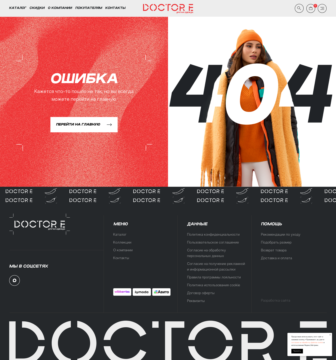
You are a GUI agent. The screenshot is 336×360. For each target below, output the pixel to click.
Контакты (121, 258)
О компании (123, 250)
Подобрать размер (276, 242)
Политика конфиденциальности (213, 234)
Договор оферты (201, 293)
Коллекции (122, 242)
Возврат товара (274, 250)
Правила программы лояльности (214, 277)
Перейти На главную (78, 124)
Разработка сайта (275, 300)
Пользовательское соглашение (213, 242)
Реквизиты (196, 301)
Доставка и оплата (276, 258)
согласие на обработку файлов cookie (307, 342)
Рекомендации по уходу (280, 234)
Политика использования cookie (213, 285)
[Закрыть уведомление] (330, 335)
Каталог (120, 234)
